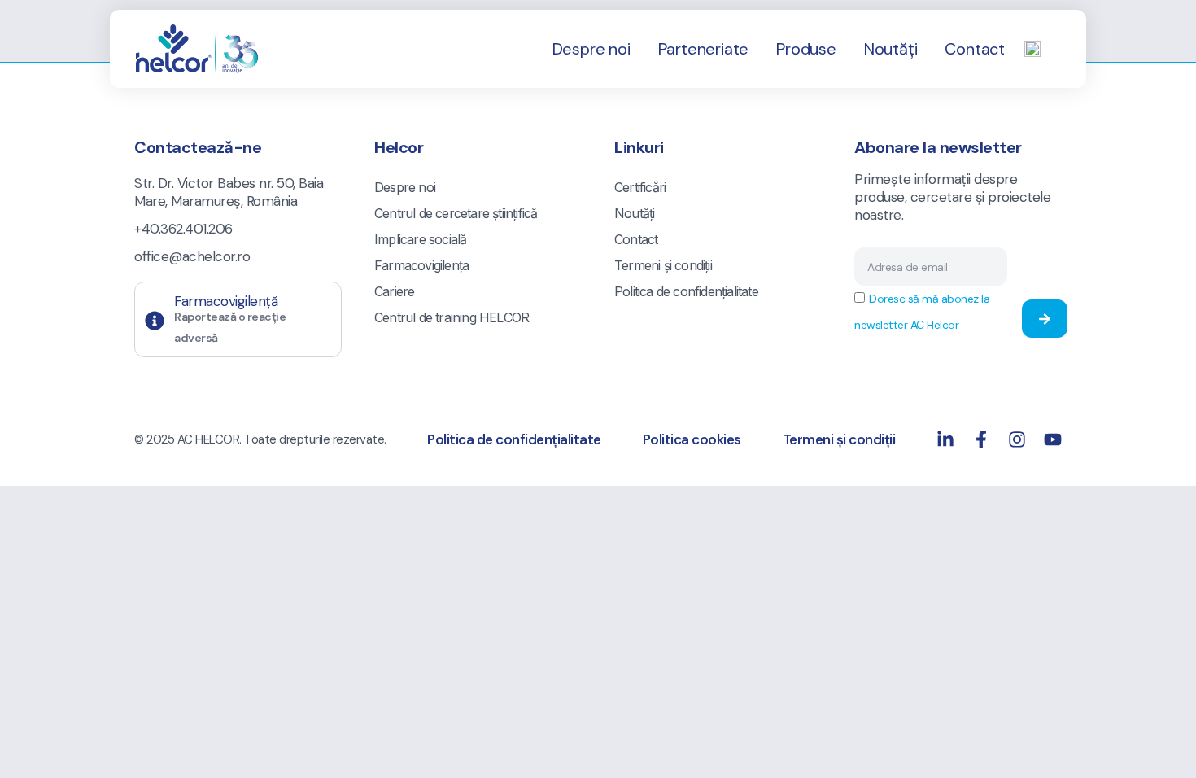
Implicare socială (420, 239)
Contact (975, 48)
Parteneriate (703, 48)
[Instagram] (1017, 439)
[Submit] (1044, 318)
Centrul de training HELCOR (451, 317)
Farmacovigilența (421, 265)
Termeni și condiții (663, 265)
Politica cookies (692, 439)
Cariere (394, 291)
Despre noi (591, 48)
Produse (806, 48)
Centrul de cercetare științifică (455, 213)
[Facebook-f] (981, 439)
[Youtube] (1053, 439)
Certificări (640, 187)
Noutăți (891, 48)
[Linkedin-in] (945, 439)
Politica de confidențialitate (686, 291)
